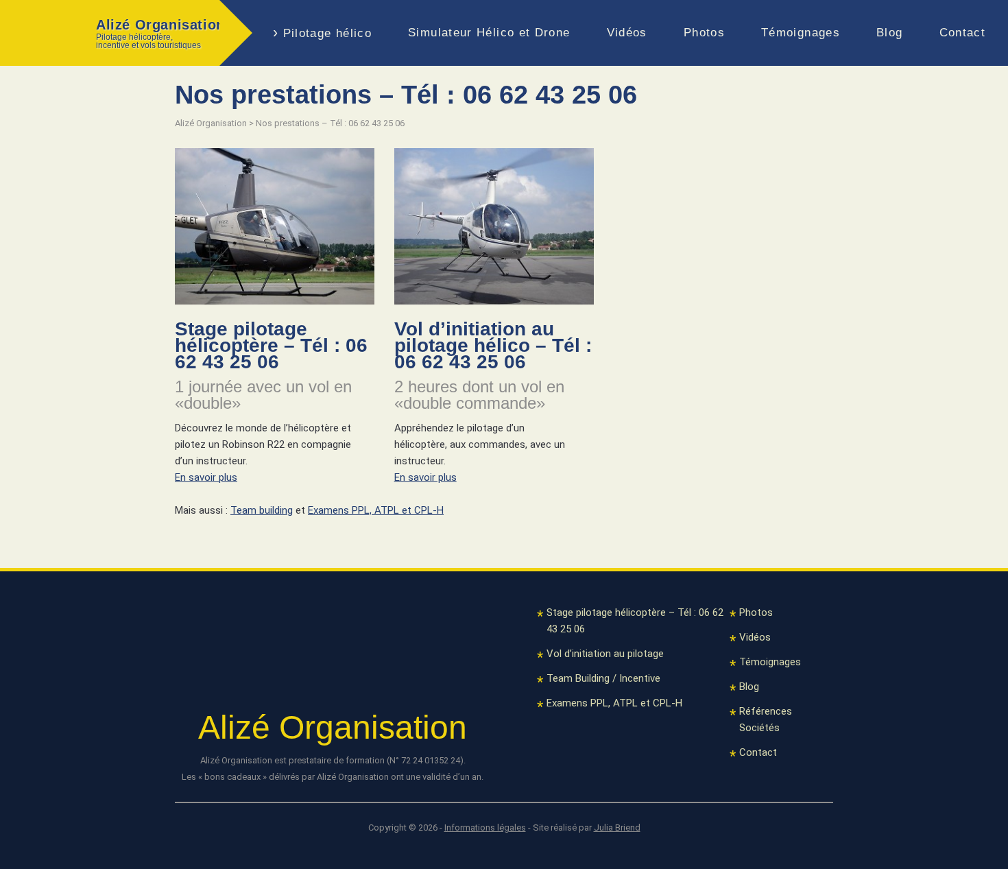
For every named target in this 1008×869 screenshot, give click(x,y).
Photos (704, 32)
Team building (261, 510)
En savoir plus (206, 477)
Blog (889, 32)
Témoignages (800, 32)
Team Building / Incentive (603, 678)
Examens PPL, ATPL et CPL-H (376, 510)
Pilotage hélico (327, 33)
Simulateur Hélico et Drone (489, 32)
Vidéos (627, 32)
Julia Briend (617, 827)
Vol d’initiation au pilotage (605, 653)
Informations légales (485, 827)
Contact (962, 32)
